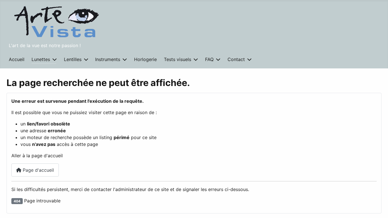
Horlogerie (145, 59)
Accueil (16, 59)
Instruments (107, 59)
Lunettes (41, 59)
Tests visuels (177, 59)
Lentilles (73, 59)
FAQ (209, 59)
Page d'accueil (37, 170)
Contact (236, 59)
